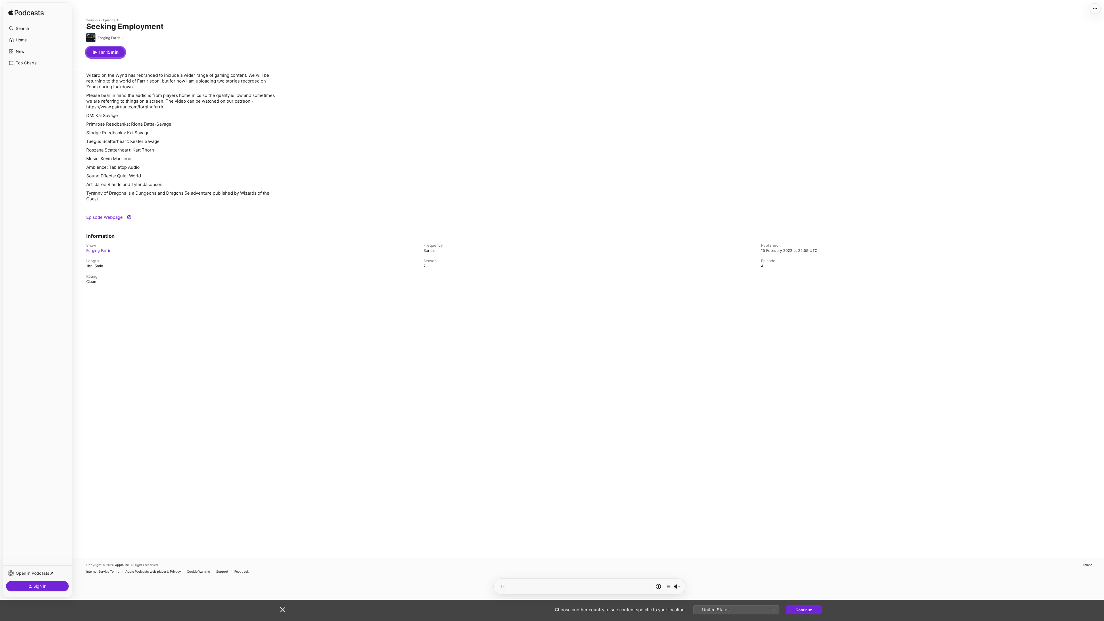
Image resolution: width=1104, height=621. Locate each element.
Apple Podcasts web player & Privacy (153, 571)
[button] (37, 28)
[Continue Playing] (667, 586)
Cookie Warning (198, 571)
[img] (26, 13)
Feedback (241, 571)
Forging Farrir (98, 250)
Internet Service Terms (102, 571)
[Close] (282, 609)
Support (222, 571)
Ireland (1087, 565)
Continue (804, 609)
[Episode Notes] (658, 586)
